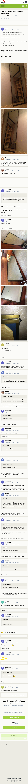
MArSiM (7, 344)
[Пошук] (23, 2)
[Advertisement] (12, 183)
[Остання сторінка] (26, 23)
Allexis (7, 601)
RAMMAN (7, 169)
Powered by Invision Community (14, 781)
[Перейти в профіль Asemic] (2, 158)
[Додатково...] (25, 28)
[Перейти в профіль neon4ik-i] (2, 372)
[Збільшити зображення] (2, 632)
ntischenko (8, 481)
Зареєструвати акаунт (14, 717)
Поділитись (14, 735)
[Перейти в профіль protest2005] (2, 29)
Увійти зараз (14, 727)
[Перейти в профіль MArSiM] (2, 344)
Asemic (7, 158)
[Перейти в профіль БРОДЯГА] (2, 687)
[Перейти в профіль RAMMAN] (2, 170)
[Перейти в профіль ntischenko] (2, 482)
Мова (8, 778)
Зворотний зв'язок (16, 778)
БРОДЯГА (8, 686)
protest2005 (6, 15)
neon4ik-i (7, 371)
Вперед (23, 23)
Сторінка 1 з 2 (14, 23)
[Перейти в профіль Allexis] (2, 602)
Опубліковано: (12, 29)
